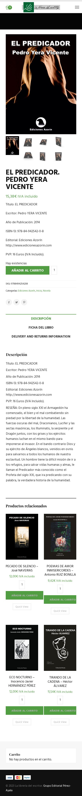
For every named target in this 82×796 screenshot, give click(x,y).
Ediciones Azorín (26, 291)
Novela (46, 291)
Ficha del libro (41, 327)
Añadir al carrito (27, 270)
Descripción (41, 318)
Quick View (22, 558)
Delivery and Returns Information (41, 336)
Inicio (39, 291)
